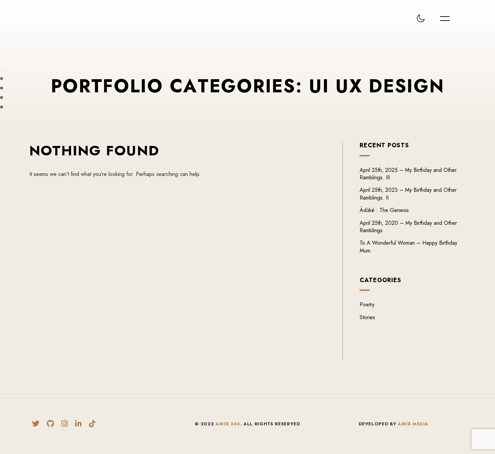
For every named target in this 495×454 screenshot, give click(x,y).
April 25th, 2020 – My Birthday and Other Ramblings (408, 226)
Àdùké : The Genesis (384, 210)
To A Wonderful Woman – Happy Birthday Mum (408, 246)
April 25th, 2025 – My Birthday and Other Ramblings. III (408, 173)
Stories (367, 317)
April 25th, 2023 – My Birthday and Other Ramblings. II (408, 193)
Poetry (367, 304)
